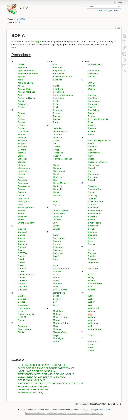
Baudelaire (23, 131)
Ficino (56, 104)
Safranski (92, 186)
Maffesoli (57, 314)
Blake (20, 156)
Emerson (57, 67)
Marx (55, 326)
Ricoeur (92, 149)
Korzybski (58, 253)
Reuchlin (92, 146)
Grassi (56, 149)
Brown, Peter (24, 201)
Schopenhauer (95, 210)
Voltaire (91, 289)
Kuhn (55, 259)
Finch (56, 107)
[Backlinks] (124, 48)
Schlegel (92, 198)
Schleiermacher (95, 201)
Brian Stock (23, 198)
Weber (91, 302)
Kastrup (57, 241)
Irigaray (57, 204)
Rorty (90, 156)
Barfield (21, 122)
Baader (21, 113)
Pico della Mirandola (98, 119)
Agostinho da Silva (27, 70)
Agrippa (22, 76)
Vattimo (91, 280)
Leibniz (56, 286)
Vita (90, 286)
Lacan (56, 265)
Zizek (90, 344)
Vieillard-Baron (95, 283)
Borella (21, 174)
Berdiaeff (22, 140)
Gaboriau (57, 128)
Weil (90, 305)
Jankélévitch (59, 213)
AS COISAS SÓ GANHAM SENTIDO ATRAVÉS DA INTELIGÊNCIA (50, 383)
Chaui (21, 259)
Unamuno (93, 268)
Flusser (56, 113)
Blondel (21, 165)
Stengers (92, 235)
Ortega (91, 85)
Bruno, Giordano (26, 207)
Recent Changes (105, 11)
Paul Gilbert (94, 110)
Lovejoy (57, 299)
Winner (91, 320)
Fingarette (58, 110)
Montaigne (58, 338)
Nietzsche (93, 73)
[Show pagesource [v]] (124, 36)
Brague (21, 189)
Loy (55, 302)
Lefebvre (57, 283)
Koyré (56, 256)
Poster (91, 134)
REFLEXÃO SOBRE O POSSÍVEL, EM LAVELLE (42, 365)
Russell (91, 180)
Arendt (21, 101)
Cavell (21, 250)
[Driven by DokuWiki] (96, 413)
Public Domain (103, 410)
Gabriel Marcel (60, 131)
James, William (60, 210)
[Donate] (44, 413)
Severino (92, 216)
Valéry (91, 277)
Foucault (57, 116)
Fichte (56, 101)
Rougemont (94, 174)
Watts (91, 299)
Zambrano (93, 341)
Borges (21, 177)
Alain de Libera (25, 83)
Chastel (21, 256)
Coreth (21, 283)
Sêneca (92, 244)
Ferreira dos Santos (63, 95)
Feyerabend (59, 98)
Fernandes (58, 92)
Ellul (55, 64)
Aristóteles (23, 104)
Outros (91, 89)
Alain (20, 79)
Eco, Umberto (25, 329)
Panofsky (92, 98)
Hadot (56, 165)
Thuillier (92, 256)
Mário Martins (95, 64)
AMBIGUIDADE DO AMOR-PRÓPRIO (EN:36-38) (42, 377)
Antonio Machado (26, 92)
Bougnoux (23, 183)
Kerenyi (57, 244)
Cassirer (22, 241)
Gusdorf (57, 156)
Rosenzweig (94, 165)
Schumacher (94, 213)
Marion (56, 320)
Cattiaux (22, 247)
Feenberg (58, 89)
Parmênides (94, 101)
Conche (22, 277)
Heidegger (36, 41)
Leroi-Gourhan (60, 289)
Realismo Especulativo (99, 140)
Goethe (56, 146)
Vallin (90, 274)
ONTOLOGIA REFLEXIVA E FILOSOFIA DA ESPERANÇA (46, 368)
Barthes (22, 128)
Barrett (21, 125)
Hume (56, 192)
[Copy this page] (124, 54)
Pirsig (91, 122)
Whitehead (93, 308)
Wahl (90, 295)
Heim (55, 180)
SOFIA (22, 19)
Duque (21, 320)
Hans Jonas (59, 171)
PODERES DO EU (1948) (30, 392)
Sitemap (117, 11)
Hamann (57, 168)
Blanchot (22, 159)
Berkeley (22, 146)
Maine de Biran (60, 317)
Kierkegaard (59, 247)
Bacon (21, 116)
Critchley (22, 289)
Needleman (93, 70)
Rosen (91, 159)
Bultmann (22, 216)
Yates (91, 335)
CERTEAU (23, 253)
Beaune (22, 134)
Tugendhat (93, 262)
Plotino (91, 131)
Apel (20, 95)
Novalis (91, 76)
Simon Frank (94, 222)
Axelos (21, 107)
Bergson (22, 143)
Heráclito (57, 186)
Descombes (24, 308)
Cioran (21, 271)
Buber (21, 213)
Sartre (91, 192)
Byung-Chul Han (26, 222)
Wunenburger (95, 329)
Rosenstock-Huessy (98, 162)
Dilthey (21, 311)
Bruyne (21, 210)
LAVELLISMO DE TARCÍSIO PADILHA (36, 371)
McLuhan (57, 329)
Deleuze (22, 299)
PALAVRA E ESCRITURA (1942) (33, 386)
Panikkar (92, 95)
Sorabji (91, 229)
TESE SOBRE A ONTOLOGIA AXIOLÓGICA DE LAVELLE (46, 374)
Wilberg (92, 317)
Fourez (56, 119)
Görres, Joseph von (63, 159)
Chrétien (22, 268)
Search (119, 7)
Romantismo (94, 152)
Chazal (21, 262)
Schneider (93, 207)
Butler (21, 219)
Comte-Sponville (26, 274)
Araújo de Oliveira (27, 98)
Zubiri (91, 350)
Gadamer (57, 134)
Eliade (21, 332)
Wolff (90, 326)
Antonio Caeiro (25, 89)
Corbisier (22, 280)
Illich (55, 201)
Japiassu (57, 216)
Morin (56, 341)
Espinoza (57, 79)
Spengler (92, 232)
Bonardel (22, 171)
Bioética (22, 152)
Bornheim (22, 180)
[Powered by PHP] (57, 413)
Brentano (22, 192)
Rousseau (93, 177)
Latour (56, 277)
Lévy (55, 305)
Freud (56, 122)
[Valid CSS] (83, 413)
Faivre (56, 85)
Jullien (56, 225)
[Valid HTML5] (70, 413)
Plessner (92, 128)
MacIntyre (58, 311)
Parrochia (93, 104)
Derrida (21, 302)
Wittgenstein (94, 323)
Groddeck (58, 152)
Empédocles (59, 70)
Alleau (21, 85)
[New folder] (124, 65)
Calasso (22, 229)
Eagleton (22, 326)
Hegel (56, 174)
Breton (21, 195)
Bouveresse (24, 186)
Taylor (91, 250)
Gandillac (57, 137)
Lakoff (56, 274)
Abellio (21, 64)
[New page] (124, 59)
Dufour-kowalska (26, 314)
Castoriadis (23, 244)
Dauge (21, 295)
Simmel (91, 219)
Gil (54, 143)
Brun (20, 204)
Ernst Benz (58, 73)
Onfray (91, 83)
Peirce (91, 113)
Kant (55, 235)
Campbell (22, 232)
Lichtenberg (59, 293)
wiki (90, 314)
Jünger (56, 229)
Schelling (92, 195)
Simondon (93, 225)
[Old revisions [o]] (124, 42)
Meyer (56, 335)
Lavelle (56, 280)
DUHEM (22, 317)
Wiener (91, 311)
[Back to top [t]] (124, 71)
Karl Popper (59, 238)
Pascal (91, 107)
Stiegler (92, 238)
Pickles (91, 116)
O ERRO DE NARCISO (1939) (33, 389)
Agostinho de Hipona (28, 73)
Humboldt (58, 189)
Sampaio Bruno (95, 189)
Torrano (92, 259)
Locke (56, 295)
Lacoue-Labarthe (61, 268)
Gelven (56, 140)
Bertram (22, 149)
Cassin (21, 238)
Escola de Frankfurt (62, 76)
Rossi (91, 171)
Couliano (22, 286)
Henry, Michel (59, 183)
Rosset (91, 168)
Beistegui (22, 137)
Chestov (22, 265)
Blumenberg (24, 168)
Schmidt (92, 204)
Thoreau (92, 253)
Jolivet (56, 222)
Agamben (22, 67)
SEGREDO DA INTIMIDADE (31, 380)
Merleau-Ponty (60, 332)
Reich (91, 143)
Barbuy (21, 119)
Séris (90, 241)
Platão (91, 125)
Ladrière (57, 271)
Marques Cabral (61, 323)
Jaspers (57, 219)
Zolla (90, 347)
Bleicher (22, 162)
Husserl (57, 195)
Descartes (23, 305)
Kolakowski (58, 250)
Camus (21, 235)
